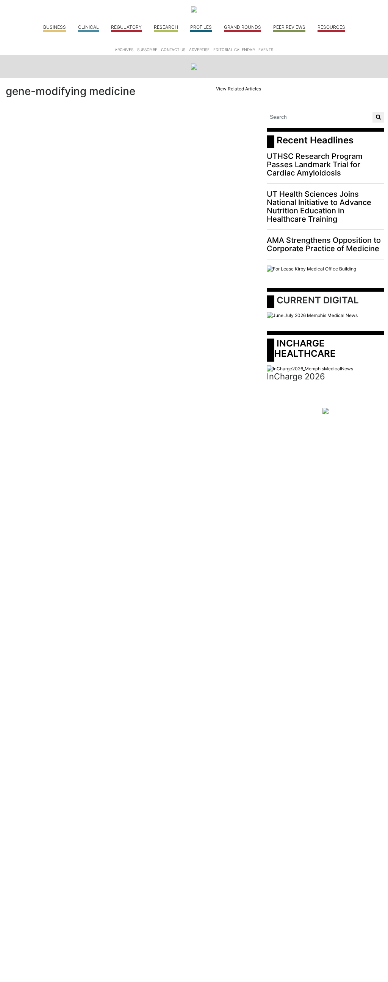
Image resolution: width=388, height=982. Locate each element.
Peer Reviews (289, 27)
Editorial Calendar (234, 49)
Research (166, 27)
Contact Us (173, 49)
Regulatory (126, 27)
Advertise (199, 49)
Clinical (88, 27)
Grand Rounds (242, 27)
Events (265, 49)
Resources (331, 27)
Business (54, 27)
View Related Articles (238, 89)
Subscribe (147, 49)
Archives (124, 49)
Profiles (201, 27)
